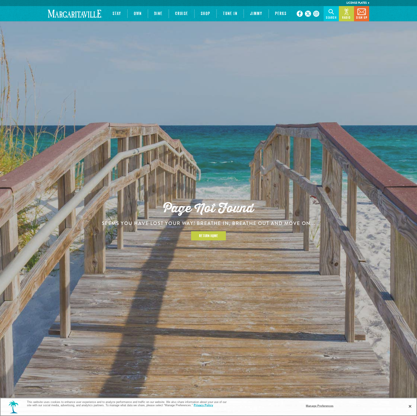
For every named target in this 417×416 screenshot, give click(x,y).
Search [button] (331, 17)
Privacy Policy (203, 405)
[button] (116, 13)
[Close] (410, 406)
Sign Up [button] (361, 17)
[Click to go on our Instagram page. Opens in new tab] (316, 14)
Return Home (208, 236)
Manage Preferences (319, 406)
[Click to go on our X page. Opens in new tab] (308, 14)
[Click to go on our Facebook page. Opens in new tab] (300, 14)
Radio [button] (346, 17)
